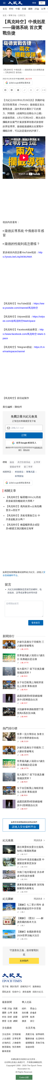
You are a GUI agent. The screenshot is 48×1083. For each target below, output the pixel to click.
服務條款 (37, 986)
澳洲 (24, 1021)
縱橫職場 (30, 1043)
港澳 (15, 1013)
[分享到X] (18, 90)
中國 (17, 9)
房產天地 (30, 1034)
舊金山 (33, 1008)
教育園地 (6, 1047)
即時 (11, 9)
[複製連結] (24, 90)
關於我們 (14, 986)
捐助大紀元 (38, 992)
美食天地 (40, 1043)
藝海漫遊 (6, 1051)
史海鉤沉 (6, 1043)
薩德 (12, 462)
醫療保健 (30, 1038)
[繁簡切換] (43, 90)
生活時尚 (40, 1038)
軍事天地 (12, 15)
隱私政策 (26, 450)
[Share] (18, 649)
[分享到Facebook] (5, 90)
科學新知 (19, 476)
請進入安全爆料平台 (24, 826)
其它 (32, 1021)
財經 (10, 1017)
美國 (24, 9)
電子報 (5, 986)
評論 (37, 9)
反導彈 (37, 462)
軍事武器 (30, 472)
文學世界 (16, 1038)
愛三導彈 (28, 467)
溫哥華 (25, 1017)
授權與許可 (25, 986)
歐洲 (32, 1017)
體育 (4, 1021)
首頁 (5, 9)
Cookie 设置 (24, 1077)
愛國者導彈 (15, 467)
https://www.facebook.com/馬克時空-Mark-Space (24, 334)
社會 (10, 1021)
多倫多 (33, 1013)
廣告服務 (26, 992)
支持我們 (24, 961)
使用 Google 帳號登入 (26, 443)
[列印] (31, 90)
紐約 (24, 1008)
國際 (30, 9)
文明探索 (16, 1034)
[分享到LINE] (11, 90)
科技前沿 (19, 472)
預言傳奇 (16, 1047)
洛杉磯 (25, 1013)
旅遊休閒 (30, 1047)
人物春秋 (16, 1043)
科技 (4, 1017)
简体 (34, 3)
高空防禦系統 (23, 462)
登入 (42, 3)
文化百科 (6, 1034)
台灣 (43, 9)
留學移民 (40, 1034)
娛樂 (15, 1017)
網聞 (15, 1021)
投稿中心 (16, 992)
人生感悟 (6, 1038)
